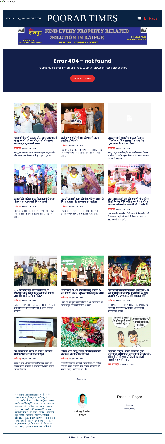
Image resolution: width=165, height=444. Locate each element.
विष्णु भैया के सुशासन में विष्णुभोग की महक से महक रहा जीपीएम (81, 353)
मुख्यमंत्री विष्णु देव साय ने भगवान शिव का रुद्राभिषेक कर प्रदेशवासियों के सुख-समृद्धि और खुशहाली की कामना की (129, 293)
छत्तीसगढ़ (17, 148)
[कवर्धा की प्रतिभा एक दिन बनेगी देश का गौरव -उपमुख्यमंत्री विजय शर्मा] (35, 179)
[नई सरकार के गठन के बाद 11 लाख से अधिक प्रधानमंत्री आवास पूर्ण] (35, 332)
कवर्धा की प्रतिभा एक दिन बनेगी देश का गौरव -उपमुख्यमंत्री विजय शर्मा (34, 200)
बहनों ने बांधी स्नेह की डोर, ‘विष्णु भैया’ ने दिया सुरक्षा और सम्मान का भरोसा (82, 200)
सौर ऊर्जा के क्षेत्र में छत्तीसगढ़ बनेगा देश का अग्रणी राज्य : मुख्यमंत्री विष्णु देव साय (82, 292)
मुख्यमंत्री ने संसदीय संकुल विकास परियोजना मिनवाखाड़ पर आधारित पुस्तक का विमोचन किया (126, 140)
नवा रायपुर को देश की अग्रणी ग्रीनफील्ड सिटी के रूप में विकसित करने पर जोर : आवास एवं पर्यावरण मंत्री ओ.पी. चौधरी (128, 201)
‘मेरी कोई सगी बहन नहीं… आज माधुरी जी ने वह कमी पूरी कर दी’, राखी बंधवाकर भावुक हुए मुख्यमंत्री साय (35, 140)
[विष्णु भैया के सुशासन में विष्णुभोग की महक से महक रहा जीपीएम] (82, 332)
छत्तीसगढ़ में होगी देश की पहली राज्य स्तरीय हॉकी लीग (80, 139)
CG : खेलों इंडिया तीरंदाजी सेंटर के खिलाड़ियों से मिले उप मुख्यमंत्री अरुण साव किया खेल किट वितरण (34, 293)
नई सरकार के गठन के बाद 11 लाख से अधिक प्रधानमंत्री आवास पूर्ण (33, 353)
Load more (81, 379)
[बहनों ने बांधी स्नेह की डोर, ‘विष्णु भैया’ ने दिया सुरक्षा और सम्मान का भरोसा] (82, 179)
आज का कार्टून (113, 364)
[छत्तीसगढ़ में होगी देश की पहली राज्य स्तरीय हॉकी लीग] (82, 118)
